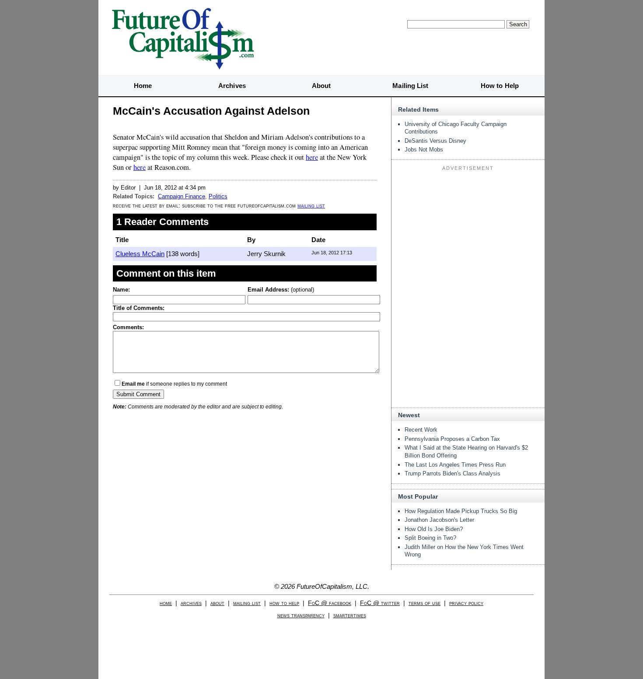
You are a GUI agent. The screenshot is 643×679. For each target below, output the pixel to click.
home (166, 603)
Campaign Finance (181, 196)
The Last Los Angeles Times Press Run (455, 464)
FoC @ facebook (329, 603)
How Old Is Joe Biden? (434, 529)
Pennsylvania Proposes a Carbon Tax (452, 439)
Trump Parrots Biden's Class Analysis (452, 473)
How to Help (500, 85)
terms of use (424, 603)
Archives (232, 85)
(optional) (281, 289)
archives (191, 603)
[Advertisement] (468, 228)
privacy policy (466, 603)
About (321, 85)
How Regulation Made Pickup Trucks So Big (461, 511)
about (217, 603)
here (312, 157)
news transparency (301, 615)
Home (143, 85)
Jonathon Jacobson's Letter (439, 520)
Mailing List (410, 85)
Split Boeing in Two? (430, 538)
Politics (218, 196)
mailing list (311, 205)
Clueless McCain (139, 253)
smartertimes (349, 615)
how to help (284, 603)
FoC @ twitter (380, 603)
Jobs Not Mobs (424, 149)
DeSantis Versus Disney (435, 140)
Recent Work (421, 429)
